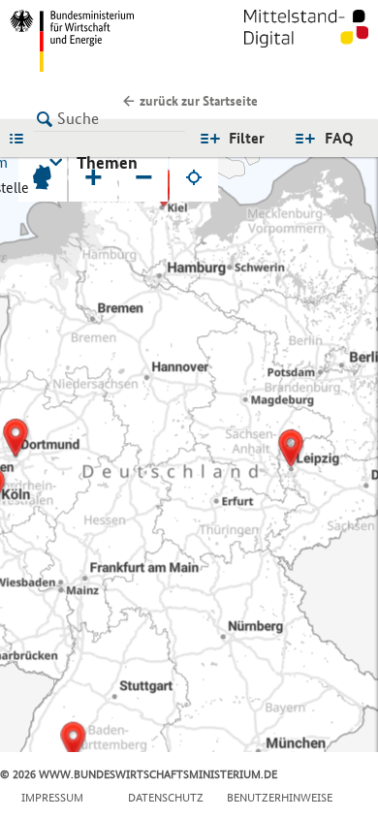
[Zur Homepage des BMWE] (95, 41)
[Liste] (21, 137)
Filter (247, 138)
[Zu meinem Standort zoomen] (194, 177)
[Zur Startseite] (306, 41)
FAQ (339, 138)
